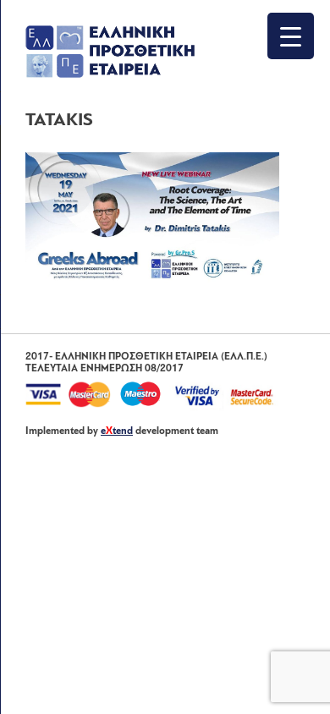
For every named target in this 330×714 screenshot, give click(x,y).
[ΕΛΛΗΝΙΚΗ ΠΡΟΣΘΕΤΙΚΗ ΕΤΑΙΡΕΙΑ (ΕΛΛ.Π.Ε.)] (110, 74)
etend (117, 431)
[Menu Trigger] (290, 36)
